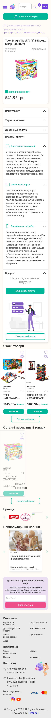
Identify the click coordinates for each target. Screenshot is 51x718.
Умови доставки (37, 628)
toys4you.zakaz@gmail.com (21, 678)
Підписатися (25, 604)
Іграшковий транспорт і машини (24, 26)
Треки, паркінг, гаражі (13, 29)
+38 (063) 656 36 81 (17, 668)
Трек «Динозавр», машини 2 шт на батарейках (13, 396)
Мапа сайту (35, 657)
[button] (4, 517)
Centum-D (33, 712)
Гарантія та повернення (8, 623)
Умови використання (10, 636)
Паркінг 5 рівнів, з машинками (37, 396)
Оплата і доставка (38, 622)
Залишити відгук (25, 290)
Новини (6, 657)
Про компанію (36, 635)
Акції (5, 641)
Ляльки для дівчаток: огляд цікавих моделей (25, 557)
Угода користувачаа (9, 652)
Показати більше (25, 336)
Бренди (33, 651)
